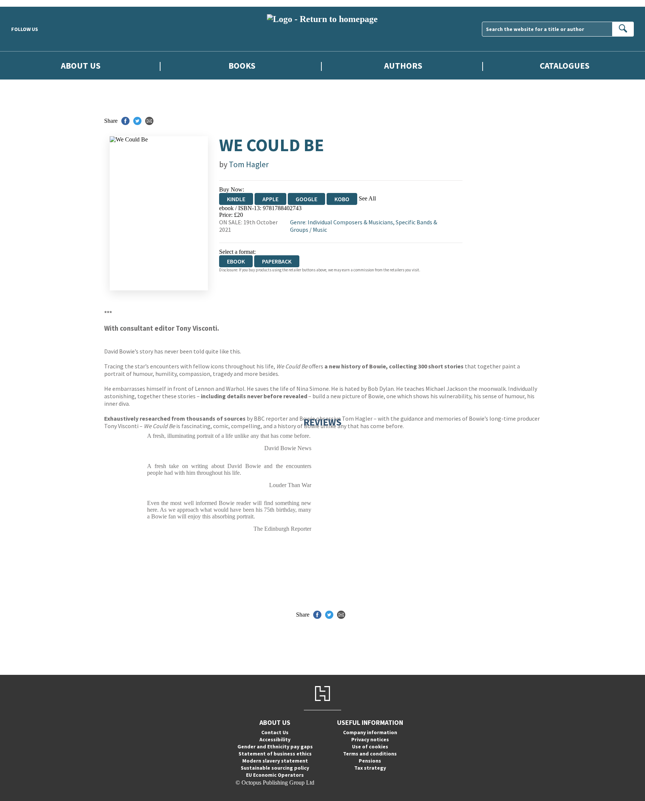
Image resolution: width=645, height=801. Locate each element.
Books (241, 65)
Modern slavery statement (275, 760)
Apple (270, 199)
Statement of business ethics (275, 753)
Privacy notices (370, 739)
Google (306, 199)
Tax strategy (370, 767)
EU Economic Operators (275, 775)
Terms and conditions (370, 753)
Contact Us (275, 732)
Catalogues (564, 65)
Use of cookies (370, 746)
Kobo (341, 199)
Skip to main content (24, 3)
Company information (370, 732)
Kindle (236, 199)
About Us (80, 65)
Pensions (370, 760)
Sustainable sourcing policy (275, 767)
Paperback (277, 261)
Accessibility (274, 739)
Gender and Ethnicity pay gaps (275, 746)
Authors (403, 65)
